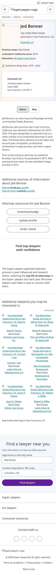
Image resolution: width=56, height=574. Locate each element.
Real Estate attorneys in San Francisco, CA (23, 420)
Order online (28, 229)
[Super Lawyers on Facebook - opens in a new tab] (16, 538)
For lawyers (9, 508)
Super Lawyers (11, 497)
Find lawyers (27, 482)
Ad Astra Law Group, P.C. (14, 339)
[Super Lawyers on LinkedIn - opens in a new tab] (39, 538)
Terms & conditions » (14, 562)
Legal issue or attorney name (17, 455)
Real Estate (6, 17)
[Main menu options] (5, 9)
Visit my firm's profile (18, 191)
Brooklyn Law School (25, 58)
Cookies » (48, 562)
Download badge (28, 212)
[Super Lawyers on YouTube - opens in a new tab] (32, 538)
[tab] (23, 109)
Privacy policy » (34, 562)
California (17, 17)
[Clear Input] (49, 460)
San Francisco (28, 17)
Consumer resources (15, 518)
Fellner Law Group (14, 407)
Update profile (28, 220)
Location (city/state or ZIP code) (18, 468)
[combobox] (27, 460)
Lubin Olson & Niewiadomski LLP (14, 371)
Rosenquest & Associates (42, 377)
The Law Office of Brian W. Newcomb (42, 339)
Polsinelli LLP (27, 42)
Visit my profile (15, 187)
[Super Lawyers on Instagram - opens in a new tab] (24, 538)
